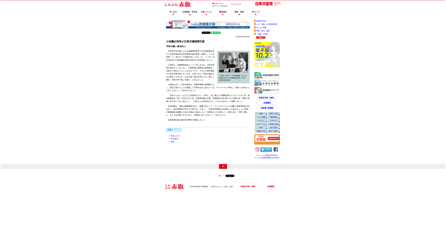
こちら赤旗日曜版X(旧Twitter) (267, 158)
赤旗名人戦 (261, 131)
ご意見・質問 (228, 186)
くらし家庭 (261, 117)
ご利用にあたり (215, 186)
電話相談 (222, 12)
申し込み (173, 12)
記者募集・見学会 (189, 12)
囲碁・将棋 (239, 12)
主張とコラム (206, 12)
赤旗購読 (267, 103)
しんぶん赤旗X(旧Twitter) (268, 155)
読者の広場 (273, 124)
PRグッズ (256, 12)
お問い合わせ (218, 3)
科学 (261, 128)
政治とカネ (175, 136)
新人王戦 (273, 128)
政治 (172, 142)
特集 (261, 114)
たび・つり (261, 124)
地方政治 (174, 139)
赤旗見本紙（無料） (267, 98)
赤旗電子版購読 (267, 108)
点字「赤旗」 (273, 131)
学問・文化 (273, 114)
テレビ (261, 121)
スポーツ (273, 121)
